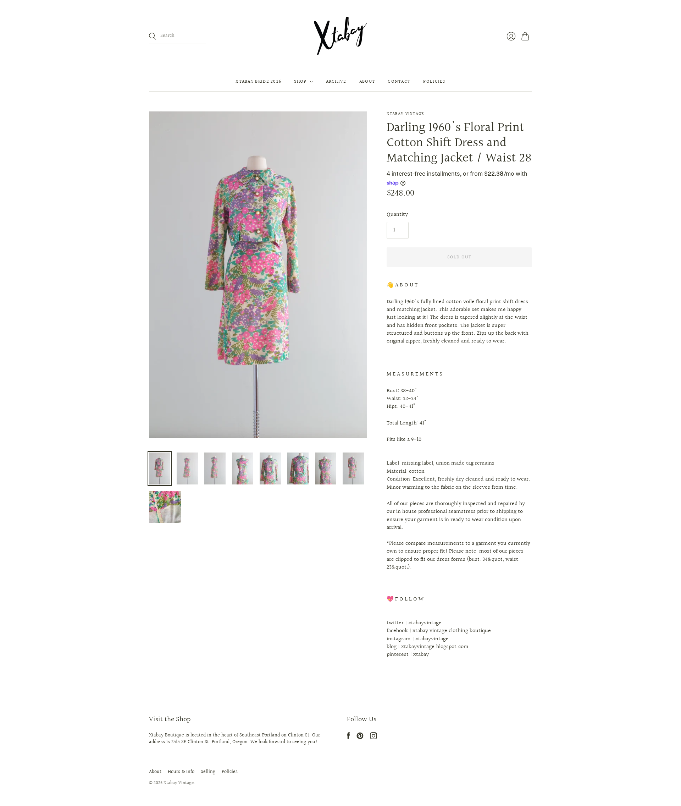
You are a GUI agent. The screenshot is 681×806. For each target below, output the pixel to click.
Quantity (397, 215)
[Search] (152, 36)
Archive (336, 81)
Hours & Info (181, 772)
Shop (300, 81)
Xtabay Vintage (405, 114)
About (367, 81)
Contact (399, 81)
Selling (208, 772)
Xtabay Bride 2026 (258, 81)
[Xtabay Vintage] (340, 36)
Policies (434, 81)
